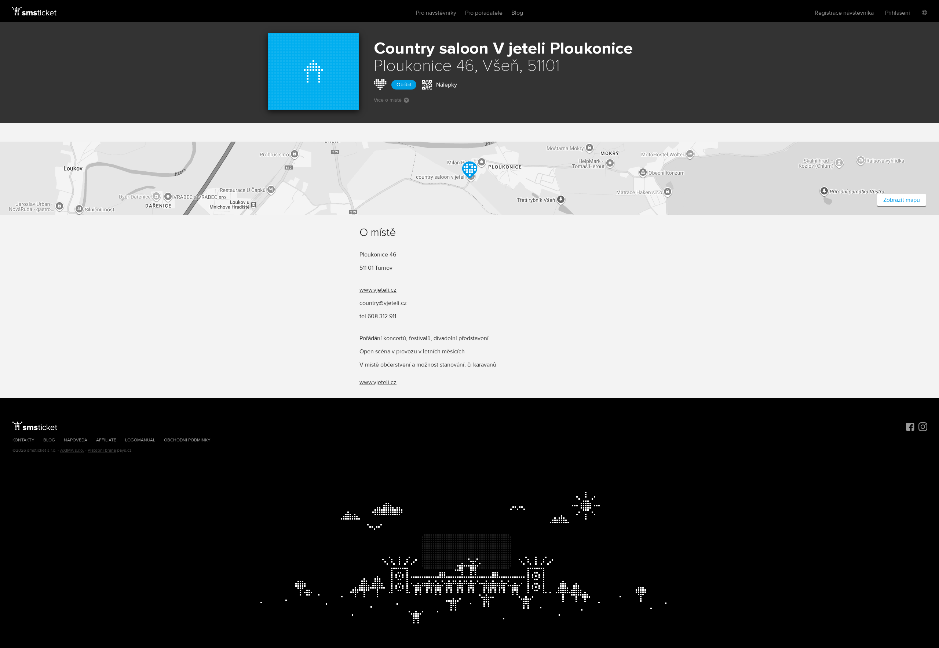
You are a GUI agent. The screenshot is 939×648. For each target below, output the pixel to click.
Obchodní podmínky (187, 440)
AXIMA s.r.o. (72, 450)
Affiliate (106, 440)
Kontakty (23, 440)
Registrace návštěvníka (844, 13)
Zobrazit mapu (901, 200)
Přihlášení (897, 13)
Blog (517, 13)
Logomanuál (140, 440)
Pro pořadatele (484, 13)
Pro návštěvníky (436, 13)
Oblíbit (404, 84)
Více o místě (388, 100)
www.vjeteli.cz (378, 290)
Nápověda (75, 440)
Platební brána (102, 450)
